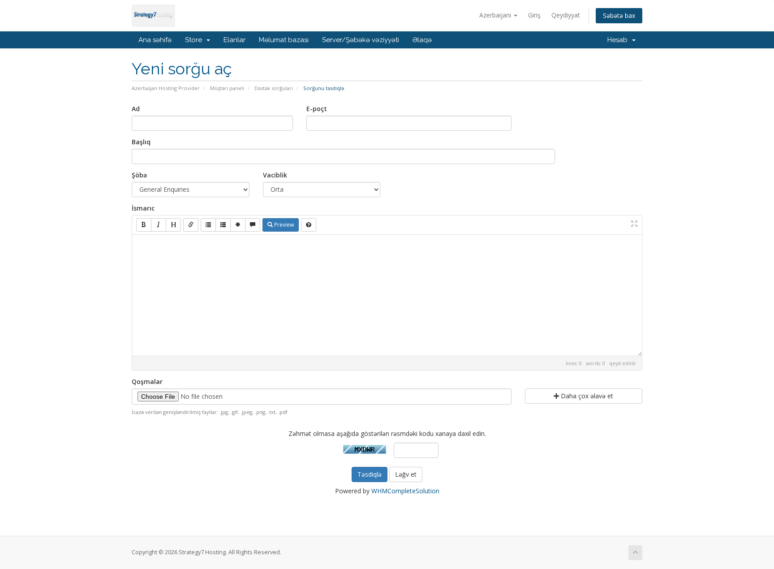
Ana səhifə (155, 40)
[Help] (308, 225)
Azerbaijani (496, 15)
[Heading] (173, 225)
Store (195, 40)
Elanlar (234, 40)
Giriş (534, 15)
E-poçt (316, 108)
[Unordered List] (208, 225)
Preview (283, 224)
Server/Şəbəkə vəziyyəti (360, 40)
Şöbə (139, 175)
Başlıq (141, 142)
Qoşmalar (147, 381)
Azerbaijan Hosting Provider (166, 88)
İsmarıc (143, 208)
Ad (136, 108)
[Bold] (143, 225)
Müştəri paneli (227, 88)
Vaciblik (275, 175)
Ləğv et (406, 474)
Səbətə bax (619, 15)
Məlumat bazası (284, 40)
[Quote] (252, 225)
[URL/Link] (190, 225)
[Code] (237, 225)
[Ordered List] (223, 225)
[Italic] (158, 225)
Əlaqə (422, 40)
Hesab (619, 40)
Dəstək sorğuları (273, 88)
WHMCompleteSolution (405, 491)
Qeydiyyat (565, 15)
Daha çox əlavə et (586, 396)
